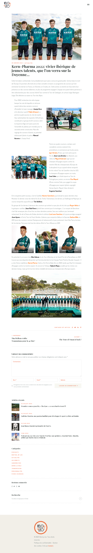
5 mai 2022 (24, 433)
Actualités (29, 63)
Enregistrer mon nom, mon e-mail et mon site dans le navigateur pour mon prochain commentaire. (33, 386)
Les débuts (16, 460)
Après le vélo (16, 465)
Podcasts (15, 452)
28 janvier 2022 (17, 63)
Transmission (16, 468)
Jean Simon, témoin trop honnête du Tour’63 (36, 426)
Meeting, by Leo (17, 455)
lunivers (50, 546)
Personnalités (17, 471)
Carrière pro (16, 463)
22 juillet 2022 (26, 403)
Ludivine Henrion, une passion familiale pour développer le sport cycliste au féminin (50, 416)
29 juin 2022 (25, 423)
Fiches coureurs (18, 474)
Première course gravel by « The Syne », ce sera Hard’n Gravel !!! (43, 406)
